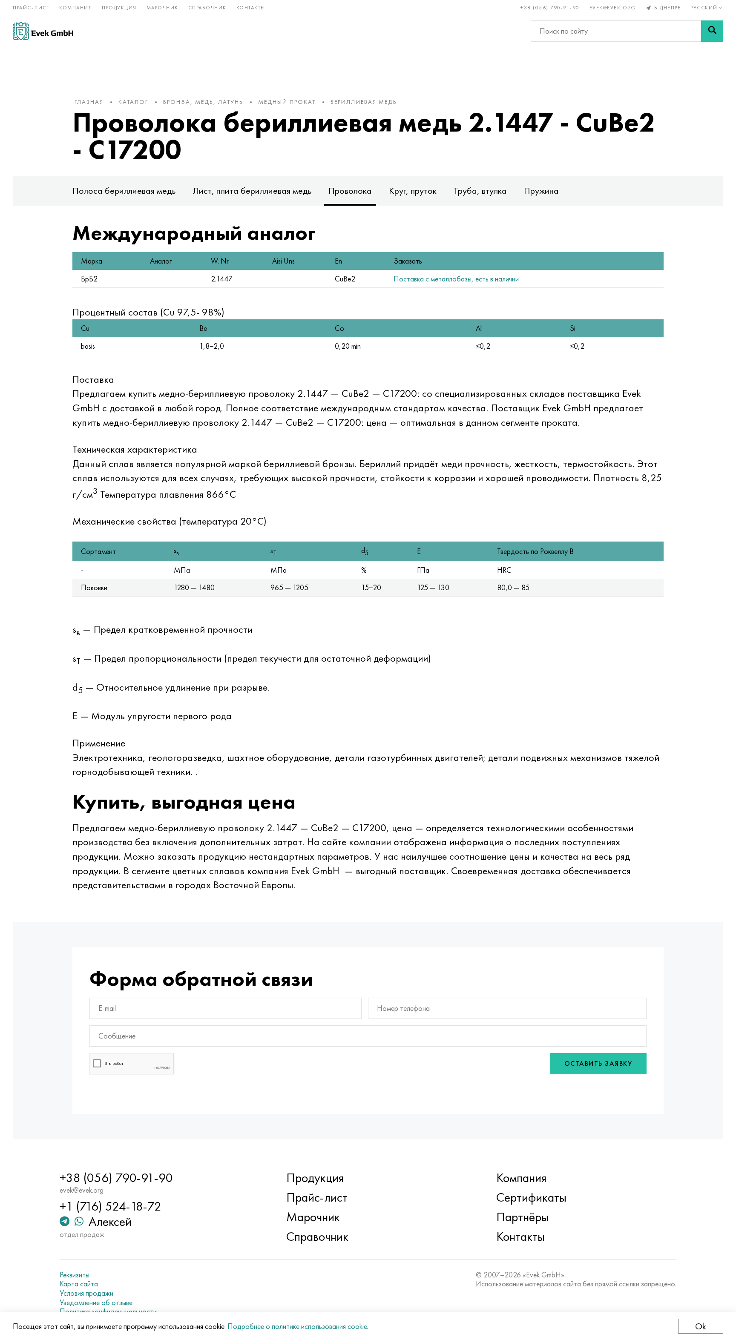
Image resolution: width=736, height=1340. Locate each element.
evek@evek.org (612, 7)
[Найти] (712, 31)
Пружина (541, 190)
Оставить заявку (598, 1063)
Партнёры (522, 1217)
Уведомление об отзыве (96, 1302)
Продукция (119, 7)
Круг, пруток (413, 190)
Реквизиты (74, 1275)
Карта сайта (79, 1283)
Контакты (250, 7)
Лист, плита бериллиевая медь (252, 190)
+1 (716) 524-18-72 (110, 1206)
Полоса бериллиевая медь (123, 190)
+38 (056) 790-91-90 (550, 7)
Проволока (350, 190)
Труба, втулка (480, 190)
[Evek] (43, 31)
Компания (75, 7)
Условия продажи (86, 1293)
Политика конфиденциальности (108, 1311)
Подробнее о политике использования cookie (297, 1326)
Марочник (162, 7)
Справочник (207, 7)
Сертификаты (531, 1197)
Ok (700, 1326)
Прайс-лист (31, 7)
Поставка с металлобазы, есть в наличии (456, 279)
